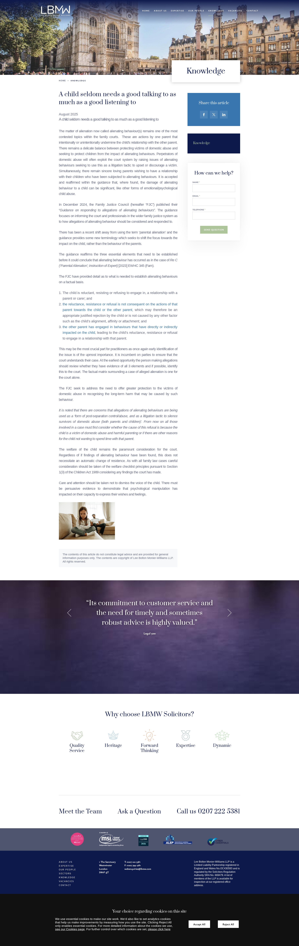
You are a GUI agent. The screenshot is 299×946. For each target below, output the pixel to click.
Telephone (198, 209)
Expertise (177, 10)
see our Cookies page (70, 929)
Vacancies (235, 10)
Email (195, 196)
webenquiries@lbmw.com (137, 869)
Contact (253, 10)
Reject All (228, 924)
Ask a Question (139, 811)
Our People (196, 10)
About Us (160, 10)
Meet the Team (80, 811)
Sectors (65, 873)
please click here (159, 929)
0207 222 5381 (133, 862)
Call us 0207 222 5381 (208, 811)
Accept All (199, 924)
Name (195, 182)
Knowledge (216, 10)
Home (146, 10)
